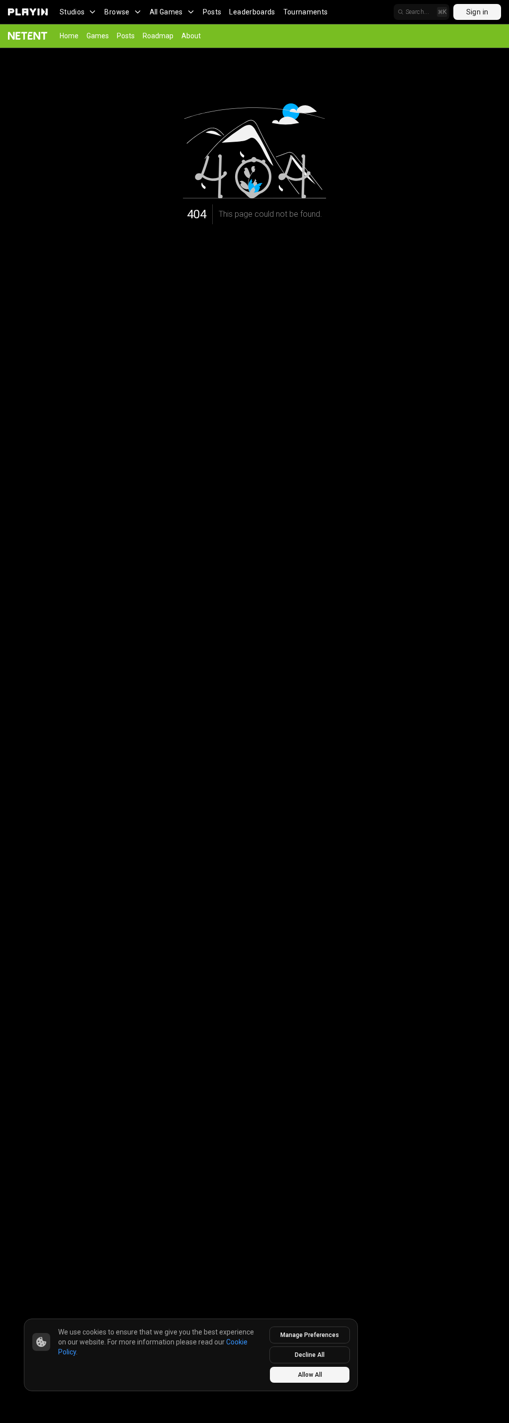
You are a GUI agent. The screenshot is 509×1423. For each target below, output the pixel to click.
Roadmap (158, 36)
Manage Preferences (309, 1335)
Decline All (310, 1354)
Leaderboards (252, 12)
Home (69, 36)
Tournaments (305, 12)
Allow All (310, 1374)
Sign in (477, 12)
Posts (212, 12)
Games (97, 36)
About (191, 36)
